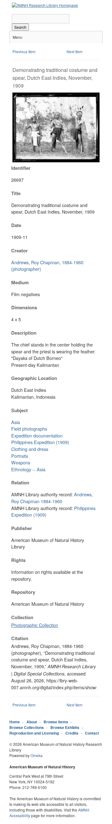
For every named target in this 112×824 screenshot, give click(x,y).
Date (16, 225)
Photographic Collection (34, 625)
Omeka (36, 755)
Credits (71, 733)
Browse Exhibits (64, 727)
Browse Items (56, 722)
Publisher (21, 528)
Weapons (20, 462)
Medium (20, 282)
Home (14, 722)
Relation (20, 482)
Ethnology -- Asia (28, 469)
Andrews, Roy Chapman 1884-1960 (52, 497)
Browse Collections (26, 727)
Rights (18, 560)
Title (16, 193)
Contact (92, 733)
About (31, 722)
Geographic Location (34, 378)
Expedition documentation (37, 435)
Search (20, 27)
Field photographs (29, 428)
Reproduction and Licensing (34, 733)
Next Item (74, 51)
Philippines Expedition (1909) (40, 442)
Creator (19, 250)
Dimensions (24, 307)
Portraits (19, 455)
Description (23, 332)
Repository (23, 592)
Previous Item (23, 51)
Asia (15, 422)
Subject (19, 410)
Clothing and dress (29, 449)
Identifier (20, 167)
